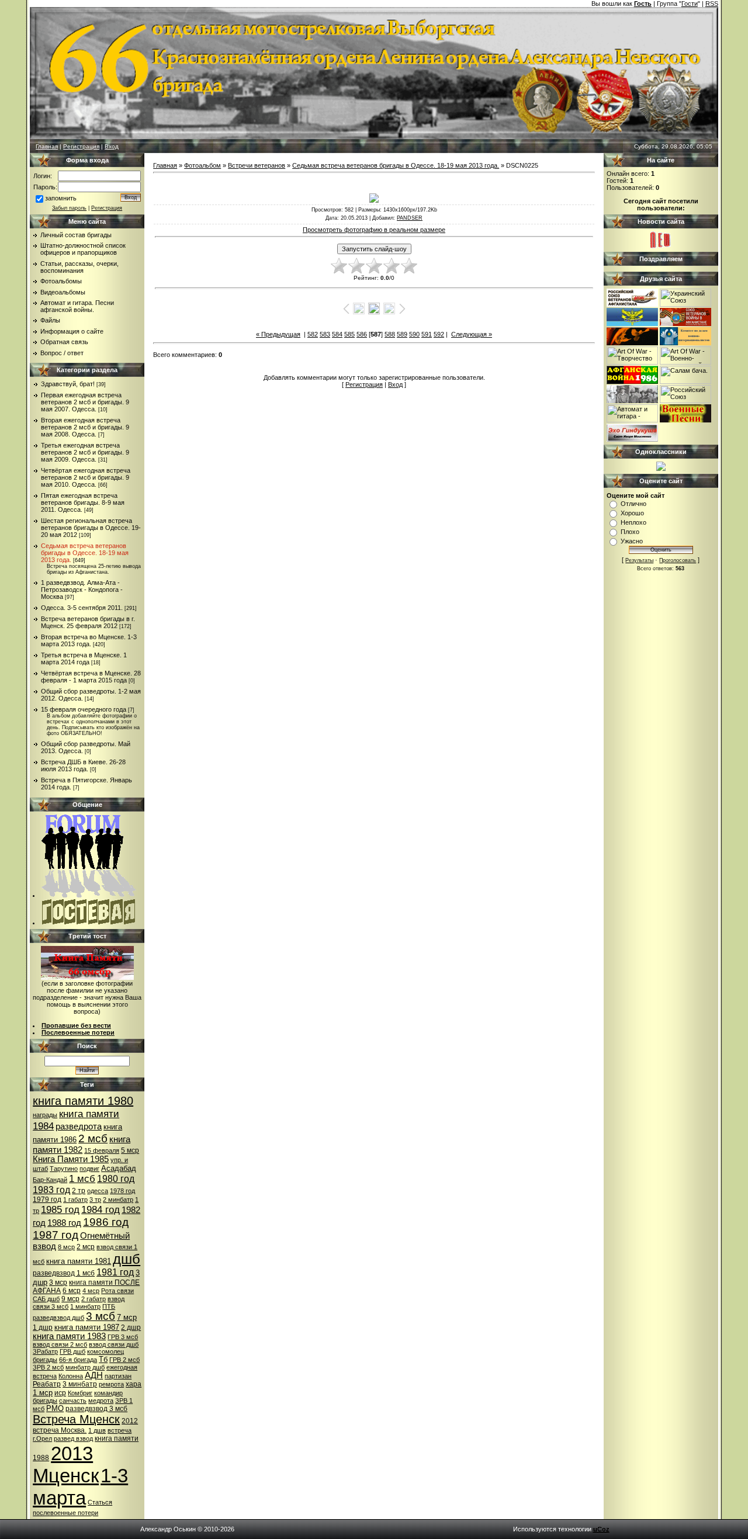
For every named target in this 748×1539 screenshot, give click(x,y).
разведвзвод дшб (58, 1317)
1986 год (106, 1222)
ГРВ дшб (72, 1351)
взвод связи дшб (113, 1344)
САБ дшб (46, 1298)
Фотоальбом (202, 165)
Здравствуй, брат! (68, 383)
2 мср (86, 1247)
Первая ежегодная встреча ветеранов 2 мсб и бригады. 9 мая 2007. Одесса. (85, 402)
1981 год (115, 1272)
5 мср (130, 1150)
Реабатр (47, 1384)
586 (361, 334)
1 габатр (75, 1199)
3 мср (58, 1282)
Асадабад (118, 1168)
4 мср (90, 1290)
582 (312, 334)
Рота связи (117, 1290)
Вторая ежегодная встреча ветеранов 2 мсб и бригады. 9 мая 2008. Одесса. (85, 427)
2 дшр (131, 1327)
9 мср (70, 1299)
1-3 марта (80, 1487)
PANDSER (410, 218)
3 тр (95, 1199)
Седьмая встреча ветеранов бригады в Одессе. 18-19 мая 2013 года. (85, 552)
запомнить (61, 198)
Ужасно (632, 541)
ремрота (111, 1384)
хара (133, 1384)
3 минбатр (80, 1384)
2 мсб (93, 1138)
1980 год (115, 1179)
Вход (112, 146)
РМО (55, 1408)
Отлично (633, 503)
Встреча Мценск (76, 1419)
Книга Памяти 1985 (71, 1159)
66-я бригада (78, 1359)
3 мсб (100, 1316)
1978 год (122, 1190)
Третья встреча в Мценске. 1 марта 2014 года (84, 658)
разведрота (79, 1126)
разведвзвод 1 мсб (64, 1273)
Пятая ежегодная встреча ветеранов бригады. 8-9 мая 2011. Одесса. (82, 502)
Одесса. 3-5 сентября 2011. (82, 607)
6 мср (72, 1291)
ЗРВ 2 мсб (48, 1367)
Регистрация (81, 146)
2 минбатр (118, 1199)
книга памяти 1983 (69, 1336)
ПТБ (108, 1306)
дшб (126, 1259)
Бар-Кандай (50, 1179)
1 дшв (97, 1430)
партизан (118, 1375)
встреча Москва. (59, 1430)
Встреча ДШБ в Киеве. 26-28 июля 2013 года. (83, 765)
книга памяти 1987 (86, 1327)
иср (60, 1393)
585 (349, 334)
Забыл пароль (69, 208)
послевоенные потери (65, 1512)
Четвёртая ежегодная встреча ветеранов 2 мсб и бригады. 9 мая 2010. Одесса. (85, 477)
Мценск (66, 1475)
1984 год (100, 1209)
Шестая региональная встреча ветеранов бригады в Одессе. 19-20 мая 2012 (91, 527)
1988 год (64, 1223)
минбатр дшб (85, 1367)
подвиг (89, 1168)
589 (402, 334)
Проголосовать (677, 560)
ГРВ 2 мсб (124, 1359)
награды (45, 1114)
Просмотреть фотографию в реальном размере (374, 229)
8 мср (66, 1246)
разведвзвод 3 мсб (96, 1409)
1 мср (43, 1392)
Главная (47, 146)
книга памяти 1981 (78, 1261)
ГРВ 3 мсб (123, 1336)
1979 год (47, 1199)
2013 (72, 1453)
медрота (100, 1400)
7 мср (127, 1317)
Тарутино (64, 1168)
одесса (97, 1190)
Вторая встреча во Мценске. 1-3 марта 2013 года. (89, 640)
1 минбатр (85, 1306)
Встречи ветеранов (256, 165)
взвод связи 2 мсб (60, 1344)
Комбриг (80, 1392)
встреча (119, 1430)
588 (390, 334)
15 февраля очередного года (83, 709)
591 (426, 334)
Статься (100, 1502)
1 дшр (43, 1327)
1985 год (60, 1209)
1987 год (55, 1235)
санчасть (72, 1400)
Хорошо (632, 513)
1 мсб (82, 1178)
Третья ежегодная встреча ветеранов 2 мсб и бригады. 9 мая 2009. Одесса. (85, 452)
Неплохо (633, 522)
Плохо (630, 531)
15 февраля (101, 1150)
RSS (711, 3)
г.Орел (42, 1438)
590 (414, 334)
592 (439, 334)
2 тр (78, 1191)
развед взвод (73, 1438)
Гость (643, 3)
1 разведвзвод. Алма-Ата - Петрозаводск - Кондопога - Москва (82, 589)
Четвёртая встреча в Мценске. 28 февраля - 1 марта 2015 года (91, 677)
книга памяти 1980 (83, 1100)
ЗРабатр (45, 1351)
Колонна (70, 1375)
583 (325, 334)
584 (337, 334)
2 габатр (93, 1298)
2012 (130, 1421)
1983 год (51, 1190)
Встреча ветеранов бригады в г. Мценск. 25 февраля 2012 (88, 622)
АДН (94, 1375)
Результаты (639, 560)
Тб (103, 1359)
